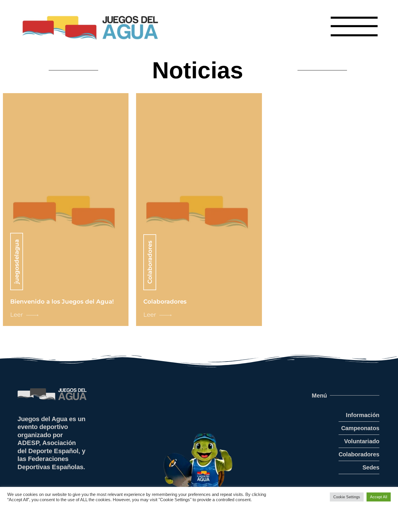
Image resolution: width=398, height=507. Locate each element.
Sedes (370, 467)
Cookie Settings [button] (346, 497)
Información (362, 415)
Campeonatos (360, 428)
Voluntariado (361, 441)
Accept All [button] (378, 497)
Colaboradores (359, 454)
